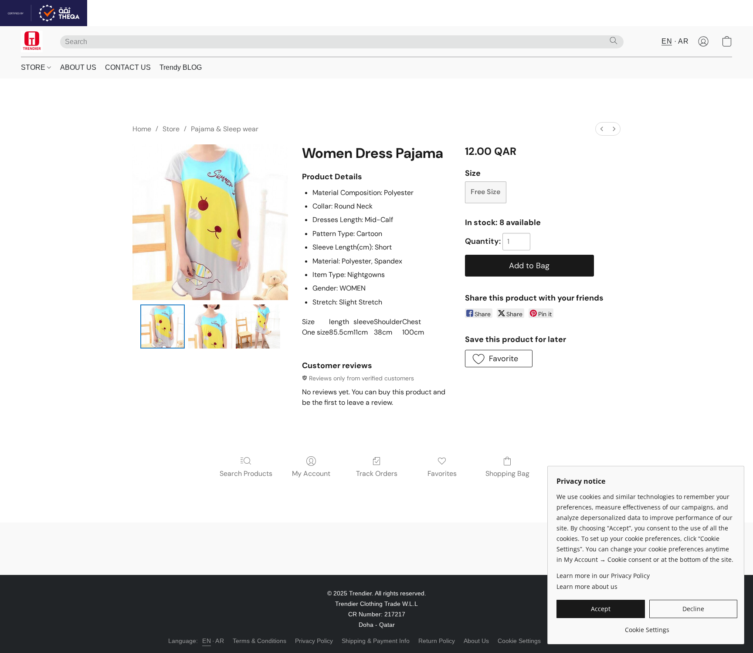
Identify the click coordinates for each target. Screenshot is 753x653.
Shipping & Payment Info (376, 640)
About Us (476, 640)
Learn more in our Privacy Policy (603, 575)
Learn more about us (586, 586)
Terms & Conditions (259, 640)
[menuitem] (602, 129)
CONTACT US (128, 67)
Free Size (485, 191)
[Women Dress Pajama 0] (162, 326)
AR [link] (219, 640)
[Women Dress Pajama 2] (258, 326)
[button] (32, 41)
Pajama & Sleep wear (224, 128)
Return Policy (436, 640)
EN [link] (206, 640)
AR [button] (683, 41)
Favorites (442, 473)
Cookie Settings (519, 640)
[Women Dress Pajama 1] (210, 326)
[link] (646, 626)
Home (141, 128)
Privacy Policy (314, 640)
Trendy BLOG (180, 67)
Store (171, 128)
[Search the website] (613, 40)
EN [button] (666, 41)
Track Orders (376, 473)
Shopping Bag (507, 473)
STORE (34, 67)
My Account (311, 473)
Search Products (246, 473)
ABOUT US (78, 67)
